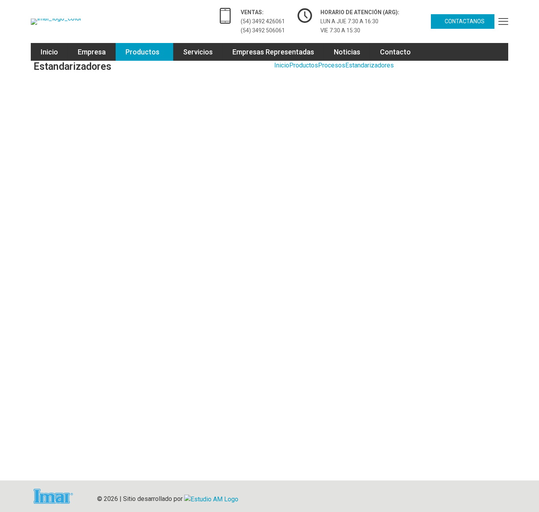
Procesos (331, 65)
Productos (303, 65)
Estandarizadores (369, 65)
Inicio (281, 65)
